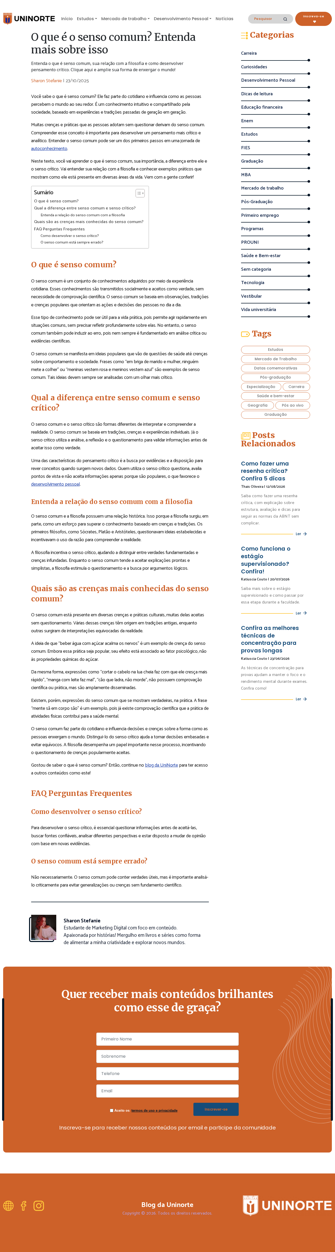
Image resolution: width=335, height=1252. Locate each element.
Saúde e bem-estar (275, 395)
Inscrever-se (216, 1109)
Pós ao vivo (293, 405)
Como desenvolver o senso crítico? (70, 236)
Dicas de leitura (257, 94)
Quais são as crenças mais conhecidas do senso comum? (88, 222)
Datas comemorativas (275, 368)
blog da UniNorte (161, 765)
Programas (252, 229)
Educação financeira (262, 107)
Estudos (85, 19)
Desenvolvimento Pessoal (181, 19)
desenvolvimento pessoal (55, 484)
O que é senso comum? (56, 201)
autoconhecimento (49, 149)
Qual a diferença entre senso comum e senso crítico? (85, 208)
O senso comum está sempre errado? (72, 243)
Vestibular (251, 296)
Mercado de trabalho (124, 19)
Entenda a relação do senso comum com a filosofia (83, 215)
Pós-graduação (275, 377)
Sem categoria (256, 269)
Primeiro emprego (260, 215)
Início (67, 19)
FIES (245, 148)
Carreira (249, 53)
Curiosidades (254, 67)
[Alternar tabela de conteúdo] (137, 193)
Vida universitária (258, 310)
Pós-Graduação (257, 202)
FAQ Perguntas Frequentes (59, 229)
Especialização (261, 386)
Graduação (252, 161)
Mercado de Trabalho (276, 359)
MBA (246, 175)
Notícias (224, 19)
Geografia (257, 405)
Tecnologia (252, 283)
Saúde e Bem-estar (261, 256)
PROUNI (250, 242)
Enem (247, 121)
